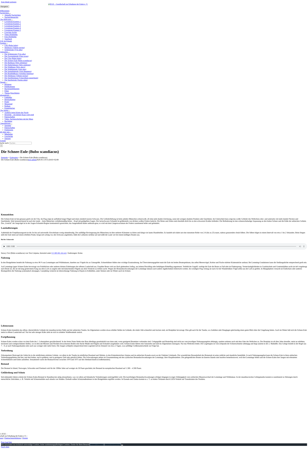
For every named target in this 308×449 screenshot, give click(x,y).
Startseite (4, 158)
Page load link (6, 442)
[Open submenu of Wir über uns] (10, 132)
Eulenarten (14, 158)
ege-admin (32, 160)
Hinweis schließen (96, 445)
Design (25, 438)
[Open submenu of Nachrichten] (10, 13)
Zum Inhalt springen (8, 2)
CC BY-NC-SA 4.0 (58, 253)
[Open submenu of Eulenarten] (9, 52)
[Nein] (122, 445)
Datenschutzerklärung (12, 438)
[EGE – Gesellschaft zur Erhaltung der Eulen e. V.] (68, 4)
